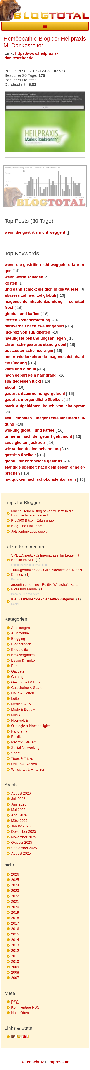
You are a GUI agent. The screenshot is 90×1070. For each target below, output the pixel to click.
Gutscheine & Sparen (27, 688)
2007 (15, 978)
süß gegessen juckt (23, 381)
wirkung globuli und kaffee (29, 430)
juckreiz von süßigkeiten (27, 332)
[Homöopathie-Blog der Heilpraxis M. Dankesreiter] (45, 150)
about (10, 387)
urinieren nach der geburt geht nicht (38, 436)
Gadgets (17, 671)
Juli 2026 (18, 799)
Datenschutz (32, 1062)
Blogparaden (21, 644)
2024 (15, 885)
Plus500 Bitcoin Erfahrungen (33, 520)
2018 (15, 918)
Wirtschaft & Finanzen (28, 769)
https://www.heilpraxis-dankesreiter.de (31, 55)
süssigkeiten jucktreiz (25, 442)
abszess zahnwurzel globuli (30, 295)
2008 (15, 972)
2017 (15, 923)
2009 (15, 967)
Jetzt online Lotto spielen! (30, 531)
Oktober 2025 (21, 842)
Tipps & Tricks (22, 758)
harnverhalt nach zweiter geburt (34, 326)
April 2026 (19, 815)
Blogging (18, 639)
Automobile (20, 633)
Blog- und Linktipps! (26, 526)
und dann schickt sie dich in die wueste (41, 289)
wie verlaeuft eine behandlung (33, 449)
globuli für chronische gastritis (33, 461)
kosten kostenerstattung (27, 320)
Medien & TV (21, 704)
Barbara (16, 579)
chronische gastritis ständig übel (35, 344)
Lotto (15, 698)
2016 (15, 929)
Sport (15, 753)
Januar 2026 (21, 826)
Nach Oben (20, 1013)
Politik (16, 737)
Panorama (19, 731)
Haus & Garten (22, 693)
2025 (15, 880)
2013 (15, 945)
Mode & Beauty (23, 709)
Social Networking (25, 748)
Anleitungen (20, 628)
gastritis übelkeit (20, 455)
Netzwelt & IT (21, 720)
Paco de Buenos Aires (25, 594)
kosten (11, 283)
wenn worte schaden (24, 277)
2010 (15, 961)
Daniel (15, 604)
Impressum (58, 1062)
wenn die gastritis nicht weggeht (35, 232)
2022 (15, 896)
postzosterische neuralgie (29, 350)
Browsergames (23, 655)
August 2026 (21, 793)
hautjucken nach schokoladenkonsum (40, 479)
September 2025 (24, 848)
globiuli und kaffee (22, 314)
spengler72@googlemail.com (29, 564)
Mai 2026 (18, 810)
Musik (15, 715)
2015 (15, 934)
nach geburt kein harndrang (31, 375)
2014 (15, 940)
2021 (15, 901)
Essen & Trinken (24, 660)
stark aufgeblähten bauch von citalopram (45, 406)
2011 (15, 956)
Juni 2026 (18, 804)
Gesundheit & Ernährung (30, 682)
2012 (15, 950)
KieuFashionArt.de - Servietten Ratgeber (42, 599)
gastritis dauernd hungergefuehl (35, 393)
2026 (15, 874)
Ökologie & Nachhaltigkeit (31, 726)
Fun (14, 666)
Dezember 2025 (23, 831)
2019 (15, 912)
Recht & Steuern (24, 742)
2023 (15, 891)
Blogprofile (19, 649)
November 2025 (23, 837)
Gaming (17, 677)
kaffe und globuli (20, 369)
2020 (15, 907)
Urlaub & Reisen (24, 764)
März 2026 (19, 821)
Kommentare (25, 1007)
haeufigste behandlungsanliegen (35, 338)
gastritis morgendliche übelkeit (34, 399)
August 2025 (21, 853)
